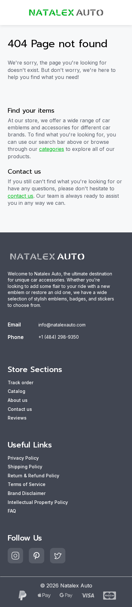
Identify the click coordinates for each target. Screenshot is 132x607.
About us (18, 400)
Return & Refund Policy (33, 475)
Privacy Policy (23, 458)
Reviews (17, 418)
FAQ (12, 511)
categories (51, 149)
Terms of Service (26, 484)
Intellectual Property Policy (38, 502)
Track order (20, 382)
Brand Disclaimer (26, 493)
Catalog (16, 391)
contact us (20, 196)
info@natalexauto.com (62, 324)
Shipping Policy (25, 466)
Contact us (20, 409)
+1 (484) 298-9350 (58, 337)
